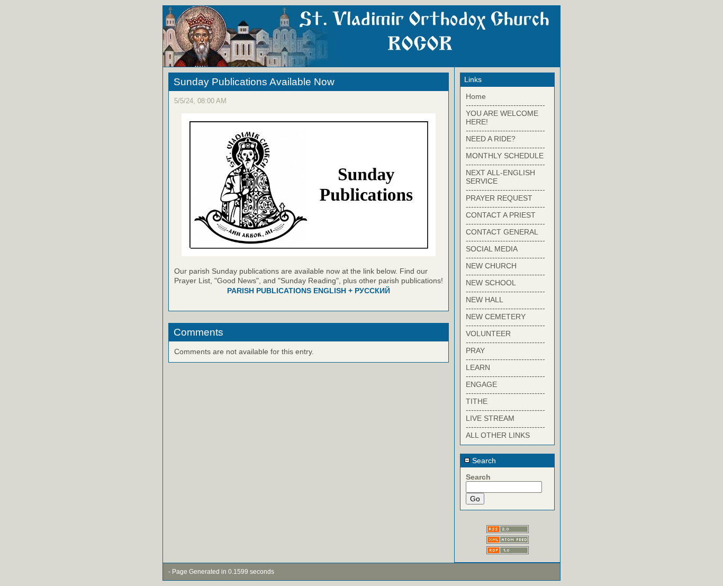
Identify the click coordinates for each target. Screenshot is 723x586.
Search (483, 460)
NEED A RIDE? (491, 138)
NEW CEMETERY (496, 316)
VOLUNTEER (488, 333)
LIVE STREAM (490, 418)
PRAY (475, 350)
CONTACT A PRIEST (501, 215)
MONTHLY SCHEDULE (505, 155)
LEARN (478, 367)
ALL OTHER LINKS (498, 435)
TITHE (476, 401)
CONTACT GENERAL (502, 232)
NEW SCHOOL (491, 282)
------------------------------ (505, 105)
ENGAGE (481, 384)
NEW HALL (484, 299)
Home (476, 96)
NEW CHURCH (491, 266)
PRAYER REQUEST (499, 198)
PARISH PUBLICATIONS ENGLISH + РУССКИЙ (308, 290)
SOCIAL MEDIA (492, 249)
